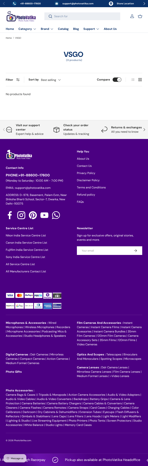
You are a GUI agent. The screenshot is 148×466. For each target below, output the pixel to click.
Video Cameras (87, 344)
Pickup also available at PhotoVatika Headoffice (99, 460)
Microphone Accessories (23, 331)
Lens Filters (75, 416)
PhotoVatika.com (22, 440)
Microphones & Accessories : (27, 323)
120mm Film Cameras (111, 336)
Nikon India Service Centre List (26, 235)
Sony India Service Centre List (25, 257)
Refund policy (86, 195)
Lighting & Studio (18, 420)
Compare (103, 79)
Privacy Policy (86, 173)
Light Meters (111, 416)
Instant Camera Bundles (109, 331)
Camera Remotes (54, 408)
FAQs (80, 202)
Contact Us (84, 166)
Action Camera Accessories (86, 395)
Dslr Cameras (39, 354)
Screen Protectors (119, 420)
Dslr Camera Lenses (114, 367)
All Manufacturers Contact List (26, 271)
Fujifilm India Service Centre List (27, 250)
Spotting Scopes (111, 359)
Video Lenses (120, 376)
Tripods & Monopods (52, 395)
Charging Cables (119, 408)
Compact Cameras (32, 359)
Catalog (63, 29)
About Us (110, 29)
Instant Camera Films (105, 327)
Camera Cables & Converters (102, 403)
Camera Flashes (30, 408)
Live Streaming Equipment (49, 420)
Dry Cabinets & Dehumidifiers (57, 412)
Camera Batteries (33, 403)
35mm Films (108, 340)
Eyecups (108, 412)
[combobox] (82, 16)
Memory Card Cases (78, 425)
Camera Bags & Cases (20, 395)
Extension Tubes (90, 412)
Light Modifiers (131, 416)
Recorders (63, 327)
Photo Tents (97, 420)
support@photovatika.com (33, 188)
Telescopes (113, 354)
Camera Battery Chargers (64, 403)
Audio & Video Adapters (123, 395)
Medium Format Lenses (92, 376)
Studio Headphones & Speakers (45, 336)
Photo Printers (78, 420)
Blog (76, 29)
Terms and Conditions (91, 187)
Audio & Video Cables (20, 399)
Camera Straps (78, 408)
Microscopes (132, 359)
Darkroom (29, 412)
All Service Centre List (20, 264)
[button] (140, 16)
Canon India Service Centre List (26, 243)
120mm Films (126, 340)
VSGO (18, 38)
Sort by (34, 79)
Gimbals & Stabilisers (35, 416)
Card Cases (98, 408)
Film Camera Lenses (126, 372)
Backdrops (81, 399)
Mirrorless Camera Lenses (94, 372)
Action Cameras (57, 359)
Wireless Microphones (39, 327)
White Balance (33, 425)
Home (10, 29)
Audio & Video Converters (54, 399)
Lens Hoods (93, 416)
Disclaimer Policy (88, 180)
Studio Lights (54, 425)
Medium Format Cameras (22, 363)
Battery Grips (99, 399)
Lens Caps (59, 416)
